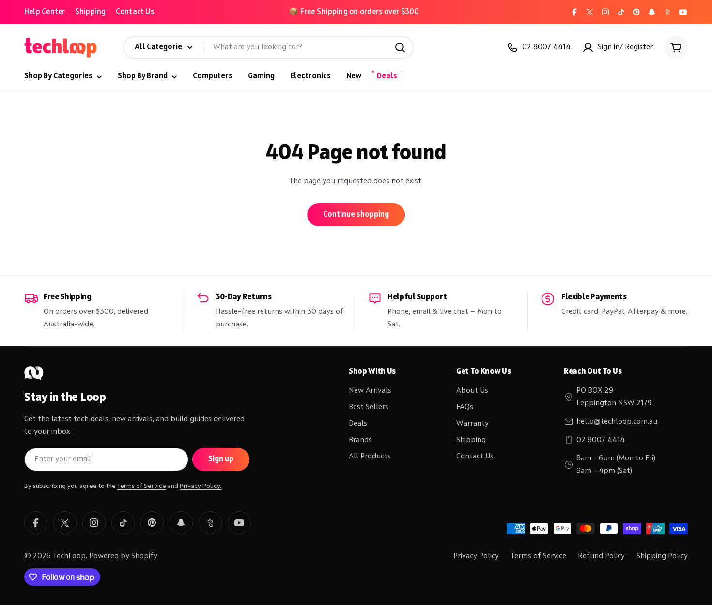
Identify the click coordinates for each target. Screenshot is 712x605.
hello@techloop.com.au (616, 422)
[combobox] (268, 47)
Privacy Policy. (200, 486)
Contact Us (135, 12)
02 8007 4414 (600, 440)
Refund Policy (601, 556)
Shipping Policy (662, 556)
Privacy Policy (476, 556)
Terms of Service (141, 486)
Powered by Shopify (123, 556)
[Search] (400, 47)
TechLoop (69, 556)
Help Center (44, 12)
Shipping (90, 12)
